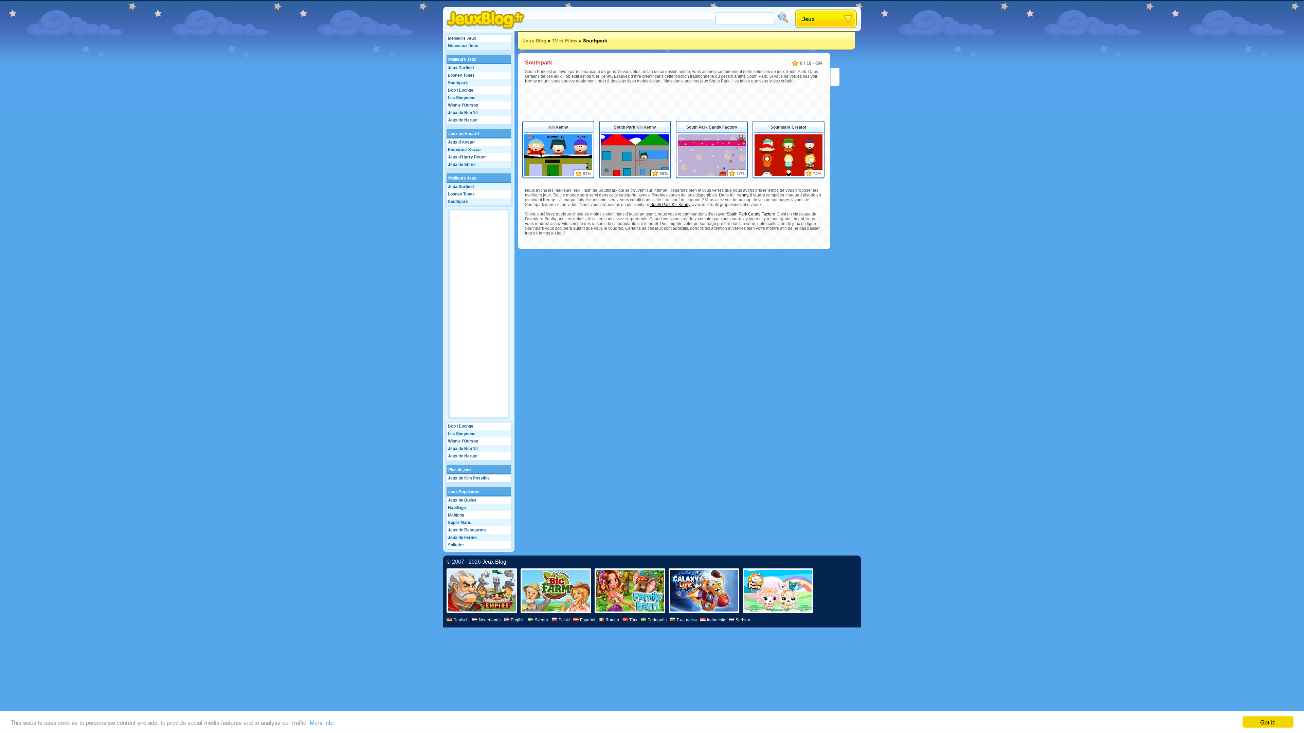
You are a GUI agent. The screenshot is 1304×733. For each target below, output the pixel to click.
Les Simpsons (461, 97)
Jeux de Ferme (462, 537)
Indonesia (716, 620)
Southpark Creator (789, 127)
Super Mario (459, 522)
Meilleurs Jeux (462, 38)
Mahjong (456, 515)
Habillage (457, 507)
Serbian (743, 620)
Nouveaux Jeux (463, 45)
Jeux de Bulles (462, 500)
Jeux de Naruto (462, 120)
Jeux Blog (534, 40)
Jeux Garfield (461, 67)
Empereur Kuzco (464, 149)
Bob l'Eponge (460, 90)
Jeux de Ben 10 (463, 112)
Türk (633, 620)
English (518, 620)
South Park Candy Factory (711, 127)
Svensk (541, 620)
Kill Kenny (558, 127)
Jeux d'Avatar (461, 142)
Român (612, 620)
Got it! (1268, 722)
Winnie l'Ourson (463, 105)
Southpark (458, 82)
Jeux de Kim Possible (469, 478)
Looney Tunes (461, 75)
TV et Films (565, 40)
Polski (564, 620)
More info (321, 722)
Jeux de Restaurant (467, 530)
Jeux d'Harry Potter (467, 157)
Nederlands (490, 620)
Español (587, 620)
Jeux (808, 19)
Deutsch (461, 620)
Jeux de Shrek (462, 164)
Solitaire (456, 545)
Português (657, 620)
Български (687, 620)
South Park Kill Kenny (635, 127)
